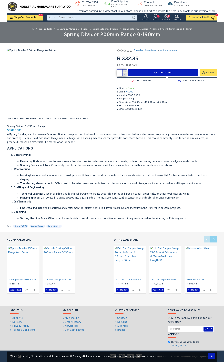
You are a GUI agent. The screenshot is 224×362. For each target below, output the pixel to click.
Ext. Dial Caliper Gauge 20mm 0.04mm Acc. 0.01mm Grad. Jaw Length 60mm (130, 279)
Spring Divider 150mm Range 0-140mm (23, 279)
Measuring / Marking (66, 29)
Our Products (45, 29)
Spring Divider (54, 226)
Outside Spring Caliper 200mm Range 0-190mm (59, 279)
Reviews (31, 118)
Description (16, 118)
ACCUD (129, 91)
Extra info (60, 118)
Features (45, 118)
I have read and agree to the (185, 344)
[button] (207, 239)
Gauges (85, 29)
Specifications (79, 118)
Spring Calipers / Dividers (105, 29)
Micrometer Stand (196, 279)
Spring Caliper (37, 226)
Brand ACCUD (21, 226)
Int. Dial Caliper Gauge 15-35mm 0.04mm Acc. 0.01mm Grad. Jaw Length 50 (166, 279)
